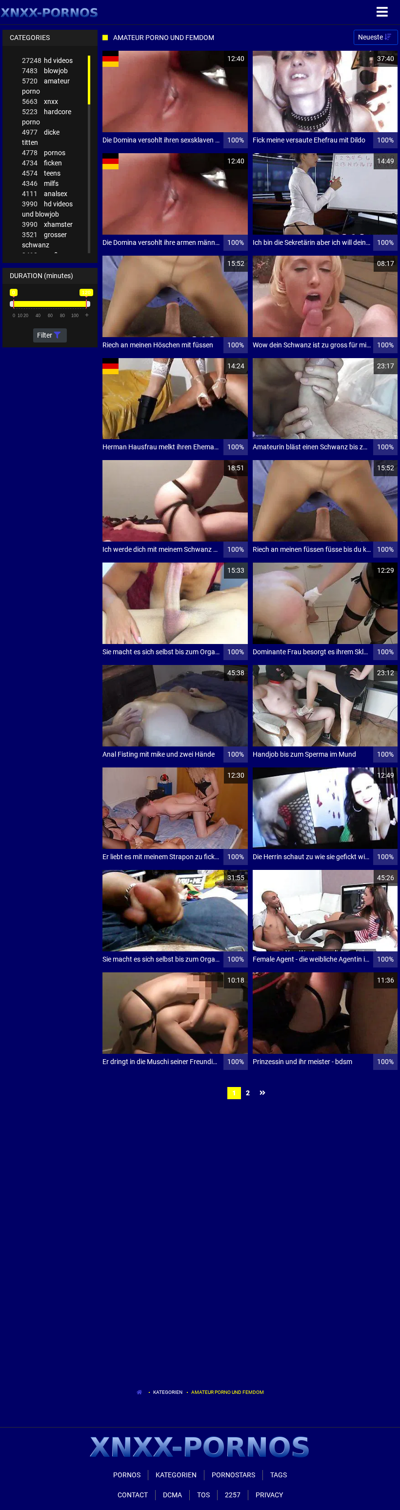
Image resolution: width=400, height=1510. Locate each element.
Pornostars (233, 1475)
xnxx (40, 101)
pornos (43, 153)
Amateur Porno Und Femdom (227, 1392)
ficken (42, 163)
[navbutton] (383, 12)
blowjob (45, 71)
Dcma (172, 1495)
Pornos (126, 1475)
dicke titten (41, 137)
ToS (203, 1495)
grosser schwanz (44, 240)
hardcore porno (46, 117)
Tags (278, 1475)
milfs (40, 183)
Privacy (269, 1495)
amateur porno (46, 86)
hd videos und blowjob (47, 209)
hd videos (47, 60)
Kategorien (167, 1392)
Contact (133, 1495)
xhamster (47, 224)
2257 (232, 1495)
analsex (44, 194)
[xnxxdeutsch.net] (49, 12)
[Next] (264, 1093)
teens (41, 173)
